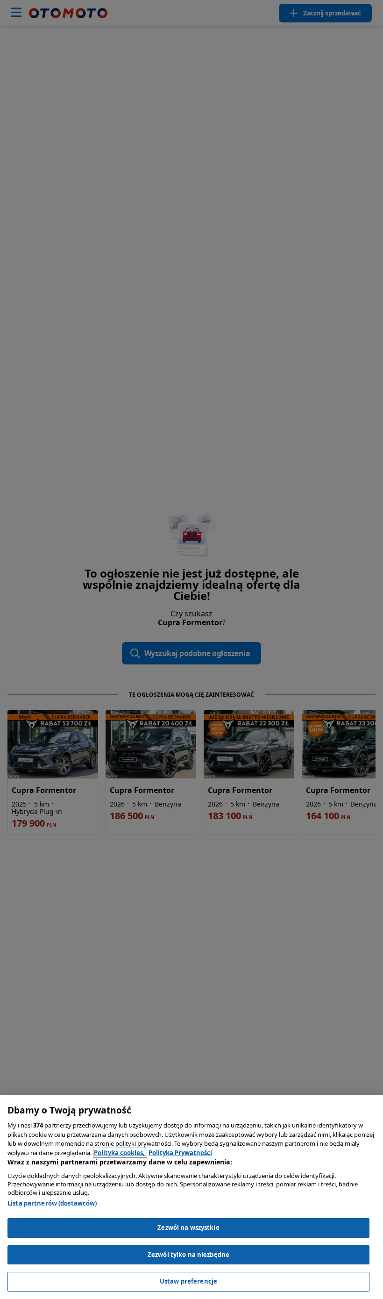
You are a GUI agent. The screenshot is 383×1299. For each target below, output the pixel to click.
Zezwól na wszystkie (188, 1227)
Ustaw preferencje (188, 1281)
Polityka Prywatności (180, 1153)
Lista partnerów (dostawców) (52, 1203)
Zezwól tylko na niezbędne (188, 1254)
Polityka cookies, (120, 1153)
